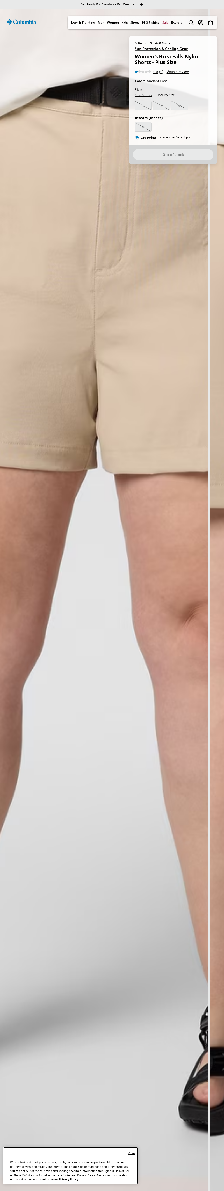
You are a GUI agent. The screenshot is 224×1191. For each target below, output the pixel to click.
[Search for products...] (191, 22)
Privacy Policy (68, 1179)
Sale (165, 22)
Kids (124, 22)
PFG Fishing (151, 22)
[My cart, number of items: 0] (210, 22)
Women (113, 22)
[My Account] (201, 22)
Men (101, 22)
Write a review (178, 71)
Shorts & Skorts (160, 43)
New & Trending (83, 22)
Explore (176, 22)
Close (131, 1153)
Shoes (134, 22)
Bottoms (140, 43)
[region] (112, 600)
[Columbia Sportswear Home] (21, 22)
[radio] (143, 105)
